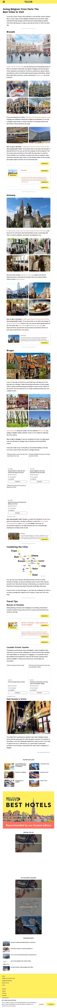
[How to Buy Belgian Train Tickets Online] (7, 962)
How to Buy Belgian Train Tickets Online (21, 961)
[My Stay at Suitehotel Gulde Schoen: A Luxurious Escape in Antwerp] (7, 943)
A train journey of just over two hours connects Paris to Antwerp (26, 231)
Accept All (51, 1004)
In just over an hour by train (15, 66)
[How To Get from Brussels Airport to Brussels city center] (7, 956)
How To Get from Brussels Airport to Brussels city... (24, 954)
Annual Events (5, 997)
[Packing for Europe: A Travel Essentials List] (7, 950)
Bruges (3, 991)
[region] (28, 1003)
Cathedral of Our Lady (27, 275)
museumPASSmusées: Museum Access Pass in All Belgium (20, 765)
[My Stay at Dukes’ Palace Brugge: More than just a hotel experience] (7, 968)
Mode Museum (20, 279)
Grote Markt (22, 325)
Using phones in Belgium (19, 781)
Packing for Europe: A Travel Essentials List (28, 843)
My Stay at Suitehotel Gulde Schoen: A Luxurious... (23, 942)
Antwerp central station (14, 323)
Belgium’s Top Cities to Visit (28, 907)
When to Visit (43, 780)
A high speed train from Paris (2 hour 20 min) (35, 319)
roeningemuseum (13, 523)
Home (3, 976)
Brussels (24, 170)
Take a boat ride (11, 430)
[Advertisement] (28, 864)
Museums (4, 995)
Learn (3, 985)
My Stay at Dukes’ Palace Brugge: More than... (22, 967)
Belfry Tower (41, 430)
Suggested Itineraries (7, 980)
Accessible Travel (44, 763)
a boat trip (24, 523)
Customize (41, 1004)
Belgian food (40, 75)
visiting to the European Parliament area (38, 117)
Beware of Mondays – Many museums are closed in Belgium (34, 624)
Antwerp (4, 993)
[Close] (54, 1000)
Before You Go (5, 983)
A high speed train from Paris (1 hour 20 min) (35, 146)
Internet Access (44, 772)
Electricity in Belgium (20, 772)
